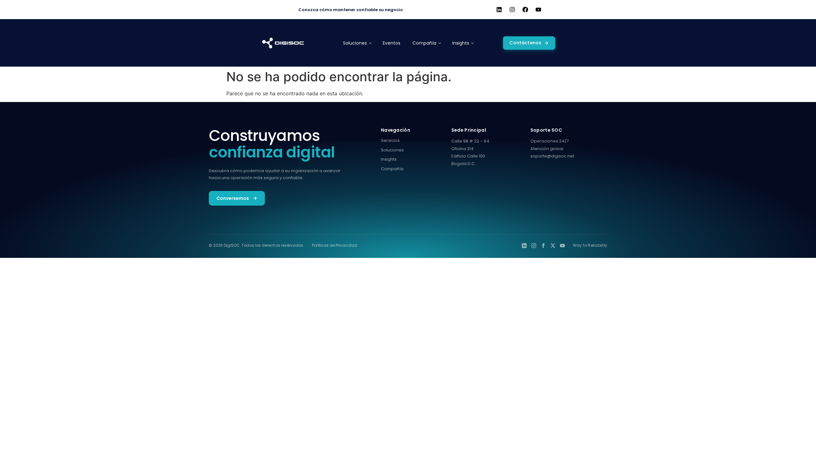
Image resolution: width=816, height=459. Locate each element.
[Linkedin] (499, 9)
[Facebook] (525, 9)
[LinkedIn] (524, 245)
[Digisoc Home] (283, 43)
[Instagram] (512, 9)
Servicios (390, 140)
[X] (552, 245)
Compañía (392, 169)
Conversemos (232, 198)
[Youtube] (538, 9)
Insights (389, 159)
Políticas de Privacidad (334, 245)
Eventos (391, 43)
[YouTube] (562, 245)
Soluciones (392, 150)
